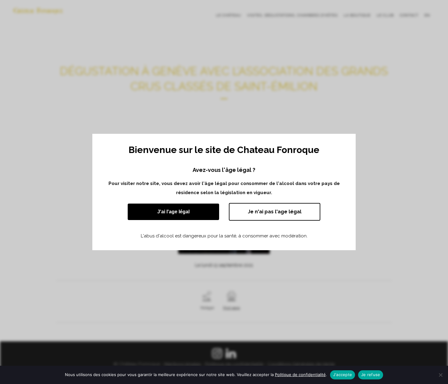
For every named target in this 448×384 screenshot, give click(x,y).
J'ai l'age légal (173, 211)
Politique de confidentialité (300, 374)
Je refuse (370, 374)
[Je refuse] (440, 375)
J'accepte (342, 374)
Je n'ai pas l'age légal (274, 212)
